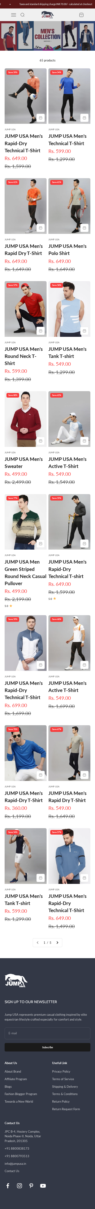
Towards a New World (19, 1101)
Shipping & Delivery (65, 1086)
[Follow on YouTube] (43, 1186)
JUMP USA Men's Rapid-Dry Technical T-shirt (67, 569)
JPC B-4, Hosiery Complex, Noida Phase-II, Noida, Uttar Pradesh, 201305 (23, 1136)
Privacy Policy (61, 1071)
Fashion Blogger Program (21, 1094)
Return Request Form (66, 1109)
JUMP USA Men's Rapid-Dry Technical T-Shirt (24, 143)
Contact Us (12, 1171)
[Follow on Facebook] (8, 1186)
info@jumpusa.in (15, 1163)
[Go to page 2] (57, 942)
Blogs (8, 1086)
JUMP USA (10, 129)
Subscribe (47, 1047)
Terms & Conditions (65, 1094)
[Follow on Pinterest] (31, 1186)
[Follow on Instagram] (19, 1186)
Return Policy (61, 1101)
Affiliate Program (16, 1079)
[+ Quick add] (40, 118)
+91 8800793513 (17, 1156)
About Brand (13, 1071)
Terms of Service (63, 1079)
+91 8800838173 (17, 1148)
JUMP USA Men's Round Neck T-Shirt (24, 356)
